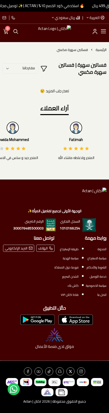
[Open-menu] (103, 31)
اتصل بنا (101, 295)
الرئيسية (101, 49)
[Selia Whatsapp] (13, 389)
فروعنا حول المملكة (67, 267)
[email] (6, 17)
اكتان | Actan (32, 401)
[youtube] (38, 371)
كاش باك (73, 286)
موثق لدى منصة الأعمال (54, 346)
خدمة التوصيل (98, 276)
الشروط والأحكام (96, 267)
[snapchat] (60, 371)
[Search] (16, 31)
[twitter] (70, 371)
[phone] (12, 17)
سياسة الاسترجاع (97, 258)
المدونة (102, 249)
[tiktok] (49, 371)
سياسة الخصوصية (96, 286)
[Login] (95, 31)
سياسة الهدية (71, 258)
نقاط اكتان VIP (70, 295)
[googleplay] (37, 320)
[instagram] (81, 371)
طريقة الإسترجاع (69, 249)
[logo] (54, 196)
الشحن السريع (70, 276)
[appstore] (76, 320)
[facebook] (28, 371)
